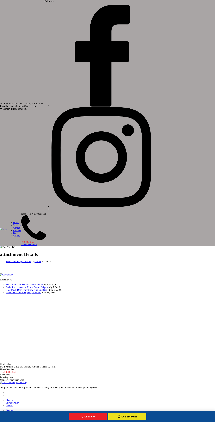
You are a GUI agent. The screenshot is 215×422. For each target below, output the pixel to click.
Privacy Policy (12, 402)
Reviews (17, 230)
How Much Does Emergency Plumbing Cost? (27, 290)
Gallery (16, 235)
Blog (15, 233)
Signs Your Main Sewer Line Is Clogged (24, 284)
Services (17, 225)
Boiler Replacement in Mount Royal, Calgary (27, 287)
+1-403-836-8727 (8, 372)
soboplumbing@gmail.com (23, 106)
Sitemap (9, 400)
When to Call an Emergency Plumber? (23, 292)
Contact (16, 228)
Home (16, 222)
